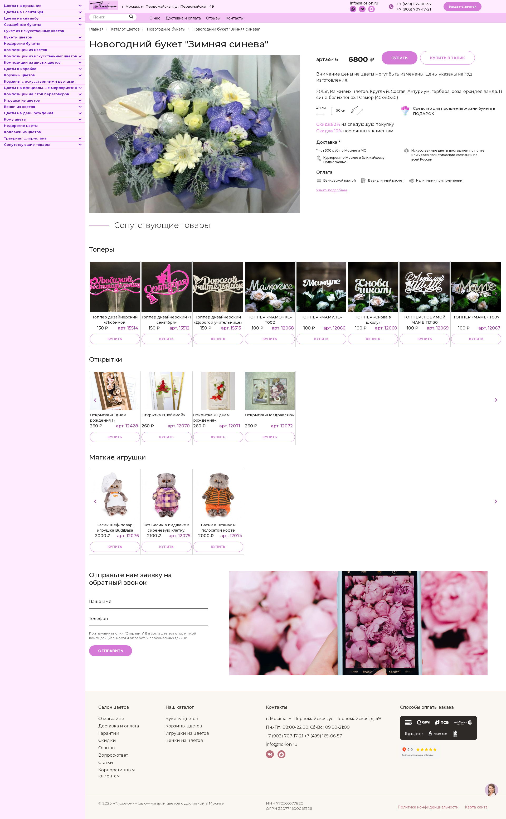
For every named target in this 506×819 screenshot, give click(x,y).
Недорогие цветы (21, 125)
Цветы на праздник (22, 5)
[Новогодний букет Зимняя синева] (194, 133)
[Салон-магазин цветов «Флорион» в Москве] (103, 5)
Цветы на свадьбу (21, 18)
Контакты (235, 18)
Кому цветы (15, 119)
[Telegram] (362, 9)
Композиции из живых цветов (32, 62)
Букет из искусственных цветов (34, 31)
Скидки (107, 740)
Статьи (105, 762)
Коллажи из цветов (22, 132)
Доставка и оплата (183, 18)
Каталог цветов (125, 29)
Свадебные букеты (22, 24)
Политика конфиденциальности (428, 807)
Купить (399, 58)
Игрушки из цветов (22, 100)
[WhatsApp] (353, 9)
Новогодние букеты (166, 29)
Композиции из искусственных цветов (40, 56)
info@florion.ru (364, 3)
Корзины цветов (19, 75)
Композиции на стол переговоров (36, 94)
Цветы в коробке (20, 69)
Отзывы (213, 18)
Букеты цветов (18, 37)
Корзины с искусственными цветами (39, 81)
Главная (96, 29)
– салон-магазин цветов (157, 803)
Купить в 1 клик (447, 58)
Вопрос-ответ (113, 755)
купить (115, 339)
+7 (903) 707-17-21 (414, 9)
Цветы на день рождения (28, 113)
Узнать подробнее (331, 190)
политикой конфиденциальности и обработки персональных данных (142, 635)
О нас (154, 18)
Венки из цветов (19, 106)
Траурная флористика (25, 138)
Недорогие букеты (22, 43)
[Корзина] (478, 18)
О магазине (111, 718)
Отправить (110, 650)
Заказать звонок (462, 6)
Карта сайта (476, 807)
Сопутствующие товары (27, 144)
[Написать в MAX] (371, 9)
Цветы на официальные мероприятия (40, 88)
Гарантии (108, 733)
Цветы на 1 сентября (23, 12)
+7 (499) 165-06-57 (414, 4)
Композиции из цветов (25, 50)
